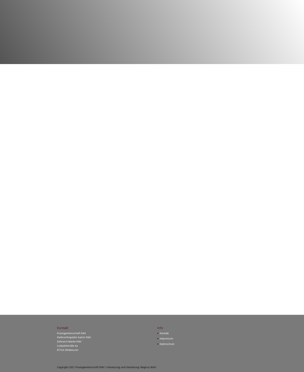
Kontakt (212, 13)
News (199, 13)
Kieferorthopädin (143, 13)
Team (162, 13)
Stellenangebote (180, 13)
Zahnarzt (122, 13)
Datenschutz (167, 344)
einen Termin (172, 116)
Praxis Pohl (101, 13)
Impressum (229, 13)
